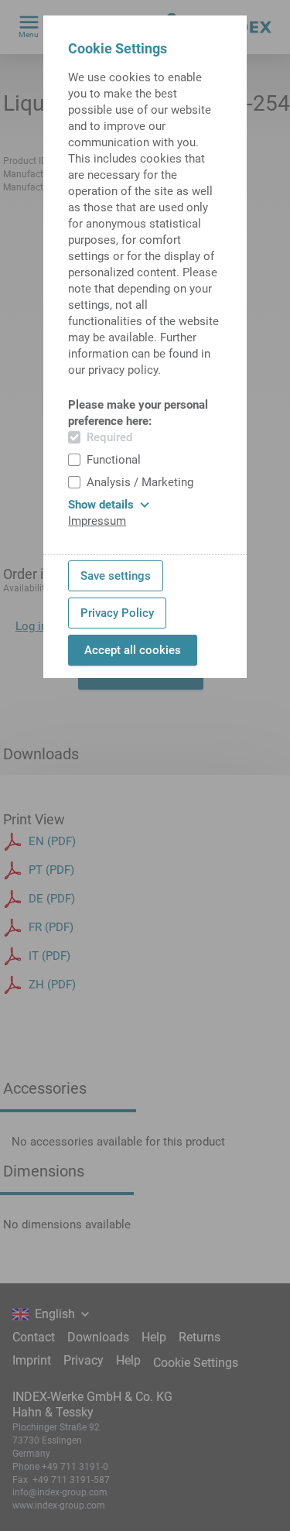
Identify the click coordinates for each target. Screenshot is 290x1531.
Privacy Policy (117, 613)
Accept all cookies (132, 650)
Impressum (97, 521)
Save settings (115, 576)
